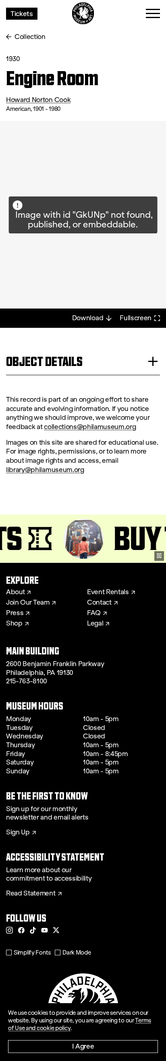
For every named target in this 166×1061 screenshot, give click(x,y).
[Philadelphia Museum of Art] (83, 13)
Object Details (44, 361)
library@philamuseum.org (45, 470)
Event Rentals (108, 592)
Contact (99, 602)
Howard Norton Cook (38, 100)
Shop (14, 623)
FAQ (94, 613)
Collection (30, 37)
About (15, 592)
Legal (95, 623)
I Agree (83, 1046)
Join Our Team (28, 602)
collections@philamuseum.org (90, 427)
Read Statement (31, 893)
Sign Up (18, 832)
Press (14, 613)
